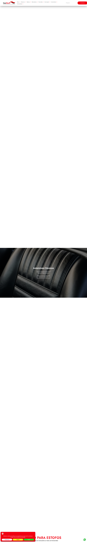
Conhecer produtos (43, 276)
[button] (19, 2)
